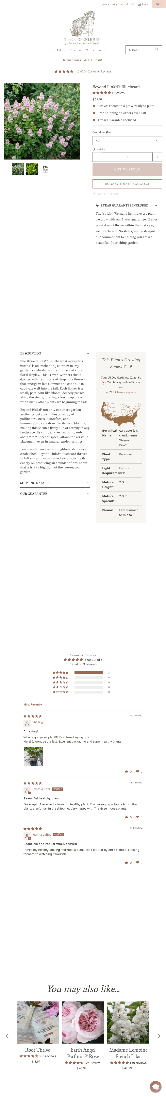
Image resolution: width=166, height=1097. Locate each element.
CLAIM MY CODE (43, 606)
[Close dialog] (156, 9)
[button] (156, 1087)
